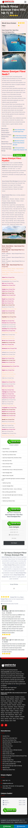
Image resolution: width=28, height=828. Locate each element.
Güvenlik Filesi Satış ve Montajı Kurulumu (12, 469)
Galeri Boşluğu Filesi (7, 472)
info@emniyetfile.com (8, 783)
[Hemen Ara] (9, 810)
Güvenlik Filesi (6, 448)
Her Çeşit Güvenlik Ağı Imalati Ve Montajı (12, 495)
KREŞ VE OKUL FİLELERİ (8, 475)
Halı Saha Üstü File (7, 460)
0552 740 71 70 (6, 780)
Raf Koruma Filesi (7, 466)
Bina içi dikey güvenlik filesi (9, 492)
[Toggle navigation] (25, 2)
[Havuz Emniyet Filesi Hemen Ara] (14, 441)
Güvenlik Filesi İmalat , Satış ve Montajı (12, 489)
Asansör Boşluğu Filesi (8, 486)
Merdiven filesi (6, 498)
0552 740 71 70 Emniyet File (14, 512)
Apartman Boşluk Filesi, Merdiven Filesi (12, 457)
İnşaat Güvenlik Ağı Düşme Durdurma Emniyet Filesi (13, 479)
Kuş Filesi (16, 685)
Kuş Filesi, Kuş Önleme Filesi (9, 454)
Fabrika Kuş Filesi (7, 483)
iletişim (3, 166)
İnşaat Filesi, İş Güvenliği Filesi (10, 451)
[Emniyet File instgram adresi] (14, 588)
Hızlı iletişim (14, 543)
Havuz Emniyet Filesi (13, 247)
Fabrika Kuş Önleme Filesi (9, 501)
